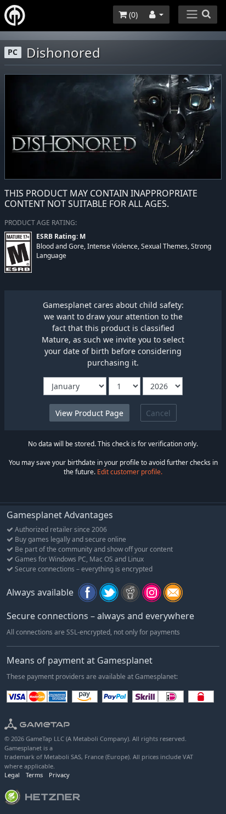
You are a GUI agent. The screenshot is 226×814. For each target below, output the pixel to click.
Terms (34, 775)
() (132, 14)
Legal (12, 775)
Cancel (158, 413)
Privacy (59, 775)
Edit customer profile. (129, 472)
